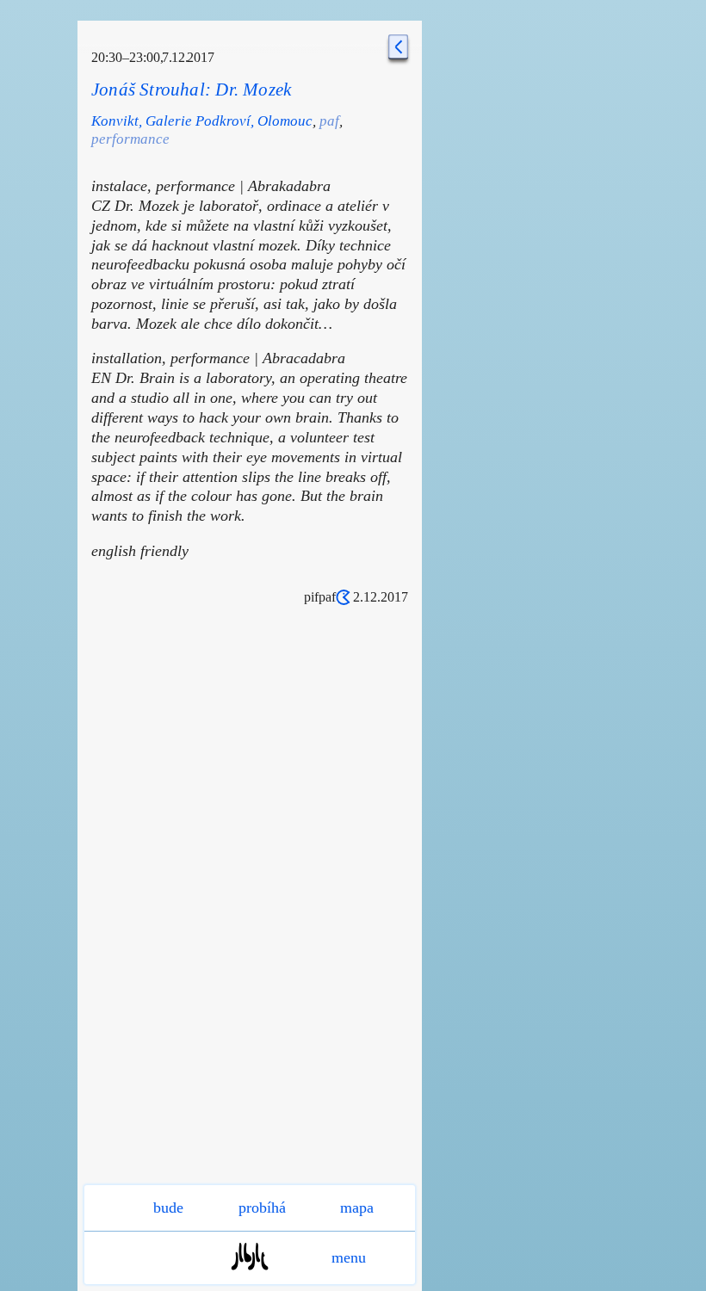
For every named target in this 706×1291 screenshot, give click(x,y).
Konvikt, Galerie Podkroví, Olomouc (202, 121)
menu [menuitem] (348, 1257)
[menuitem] (250, 1274)
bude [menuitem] (168, 1207)
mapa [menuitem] (357, 1207)
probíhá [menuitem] (262, 1207)
